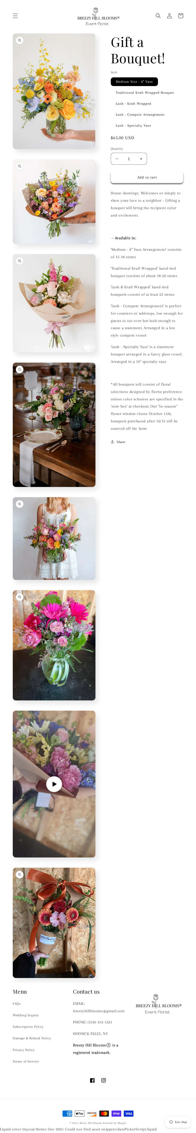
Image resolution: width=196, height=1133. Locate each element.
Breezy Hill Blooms (91, 1123)
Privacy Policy (24, 1050)
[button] (15, 15)
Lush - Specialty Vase (133, 125)
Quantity (117, 148)
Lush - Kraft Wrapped (133, 103)
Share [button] (121, 442)
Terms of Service (26, 1061)
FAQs (17, 1004)
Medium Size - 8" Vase (134, 82)
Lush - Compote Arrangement (140, 114)
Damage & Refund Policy (32, 1038)
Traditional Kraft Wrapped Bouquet (145, 92)
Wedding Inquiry (26, 1015)
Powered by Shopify (114, 1123)
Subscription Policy (28, 1027)
